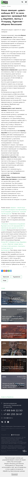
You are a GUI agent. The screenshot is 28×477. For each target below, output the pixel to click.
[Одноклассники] (4, 271)
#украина (16, 277)
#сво (4, 280)
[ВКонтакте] (2, 271)
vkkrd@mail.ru (8, 418)
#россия (6, 277)
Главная (3, 6)
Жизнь (9, 6)
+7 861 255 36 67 (13, 414)
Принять (14, 474)
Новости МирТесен (7, 397)
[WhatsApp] (9, 271)
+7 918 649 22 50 (13, 410)
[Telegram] (11, 271)
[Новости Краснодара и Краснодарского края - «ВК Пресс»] (4, 2)
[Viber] (6, 271)
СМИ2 (3, 288)
